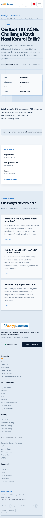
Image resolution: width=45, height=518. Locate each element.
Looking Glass (5, 449)
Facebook (5, 506)
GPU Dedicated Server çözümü (11, 376)
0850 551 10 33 (5, 499)
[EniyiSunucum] (7, 4)
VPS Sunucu (5, 367)
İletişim (3, 472)
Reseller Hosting (6, 429)
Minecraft (4, 390)
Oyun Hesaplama (7, 408)
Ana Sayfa (4, 16)
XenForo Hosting (6, 426)
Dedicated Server (7, 373)
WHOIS (3, 458)
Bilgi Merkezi (15, 16)
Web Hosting (5, 420)
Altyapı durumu (12, 344)
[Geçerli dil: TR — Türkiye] (34, 4)
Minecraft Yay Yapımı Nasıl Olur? (20, 285)
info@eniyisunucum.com (18, 499)
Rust (2, 396)
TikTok (4, 510)
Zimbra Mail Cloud (7, 432)
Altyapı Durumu (6, 452)
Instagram (14, 506)
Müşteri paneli (32, 344)
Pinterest (11, 510)
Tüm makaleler (12, 180)
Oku (7, 239)
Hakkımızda (5, 469)
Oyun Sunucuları (6, 388)
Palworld (4, 399)
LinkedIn (31, 506)
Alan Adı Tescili (6, 455)
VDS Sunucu (5, 361)
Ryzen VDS (4, 364)
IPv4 (2, 446)
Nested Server (6, 370)
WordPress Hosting (7, 423)
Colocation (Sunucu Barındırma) (11, 443)
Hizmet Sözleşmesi (7, 481)
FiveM (3, 393)
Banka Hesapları (6, 475)
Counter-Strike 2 (6, 405)
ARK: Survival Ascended (9, 402)
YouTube (23, 506)
